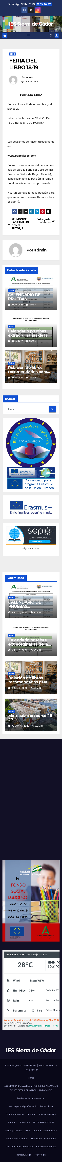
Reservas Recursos (46, 1146)
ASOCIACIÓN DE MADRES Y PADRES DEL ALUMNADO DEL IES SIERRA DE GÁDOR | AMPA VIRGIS (31, 1088)
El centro (12, 1122)
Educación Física (47, 1114)
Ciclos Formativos (15, 1114)
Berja (43, 1106)
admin (30, 77)
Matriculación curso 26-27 (30, 717)
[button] (51, 35)
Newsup (50, 1065)
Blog (12, 54)
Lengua (37, 1130)
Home (31, 1077)
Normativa (36, 1138)
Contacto (31, 1114)
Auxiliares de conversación (31, 1098)
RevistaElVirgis (24, 1154)
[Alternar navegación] (28, 35)
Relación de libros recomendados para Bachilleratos (27, 371)
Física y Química (13, 1130)
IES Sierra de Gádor (31, 24)
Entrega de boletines (43, 221)
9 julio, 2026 (19, 612)
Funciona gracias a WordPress (21, 1065)
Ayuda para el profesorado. (23, 1106)
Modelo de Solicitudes (17, 1138)
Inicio (27, 1130)
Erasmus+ (25, 1122)
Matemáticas (50, 1130)
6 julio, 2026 (19, 688)
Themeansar (31, 1069)
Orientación (50, 1138)
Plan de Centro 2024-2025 (20, 1146)
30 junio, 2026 (20, 726)
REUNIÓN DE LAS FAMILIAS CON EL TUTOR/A (20, 224)
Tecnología (40, 1154)
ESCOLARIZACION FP (43, 1122)
